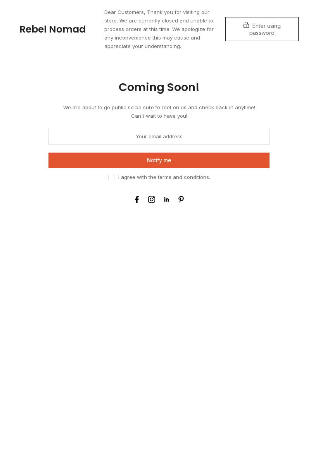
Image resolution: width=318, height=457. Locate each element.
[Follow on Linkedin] (166, 199)
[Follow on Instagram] (151, 199)
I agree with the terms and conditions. (164, 177)
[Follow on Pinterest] (181, 199)
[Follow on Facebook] (136, 199)
